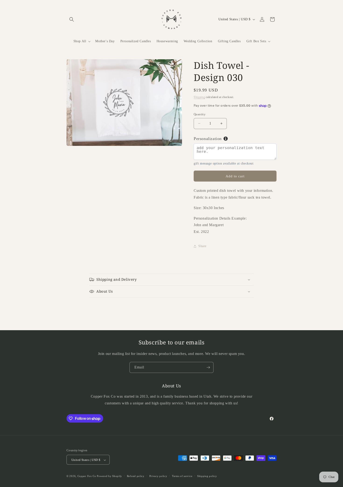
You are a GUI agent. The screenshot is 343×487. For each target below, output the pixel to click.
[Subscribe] (208, 367)
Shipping (199, 97)
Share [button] (202, 246)
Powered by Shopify (109, 476)
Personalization (208, 138)
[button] (71, 19)
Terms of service (182, 476)
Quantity (200, 114)
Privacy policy (158, 476)
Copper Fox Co (86, 476)
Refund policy (135, 476)
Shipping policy (207, 476)
